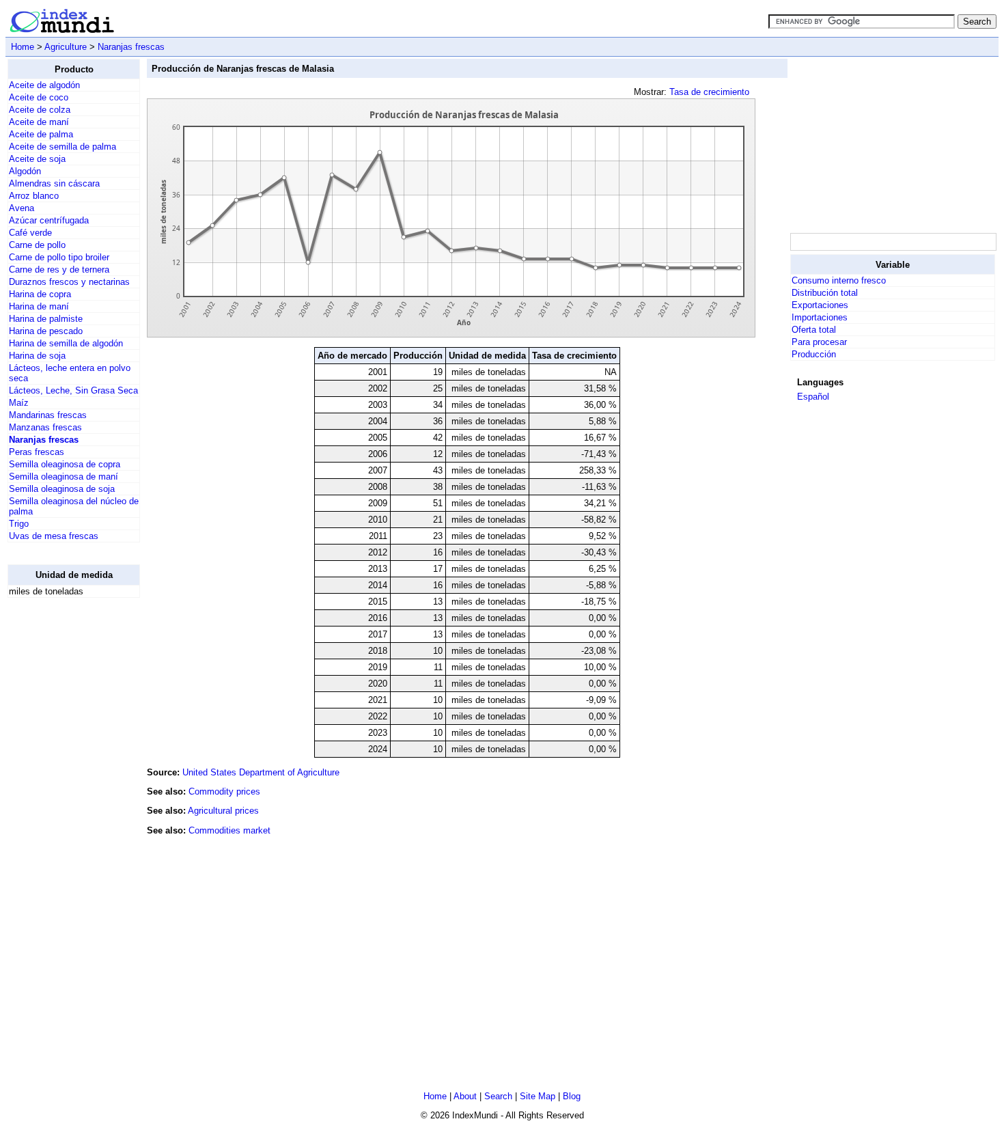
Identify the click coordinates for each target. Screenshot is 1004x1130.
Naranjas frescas (131, 47)
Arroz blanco (34, 196)
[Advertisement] (62, 814)
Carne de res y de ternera (59, 269)
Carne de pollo (37, 245)
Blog (572, 1096)
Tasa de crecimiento (709, 92)
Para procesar (819, 342)
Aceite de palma (41, 134)
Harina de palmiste (46, 319)
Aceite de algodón (44, 85)
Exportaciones (820, 305)
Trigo (19, 524)
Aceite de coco (38, 97)
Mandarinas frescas (48, 415)
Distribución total (825, 293)
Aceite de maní (39, 122)
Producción (814, 354)
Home (22, 47)
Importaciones (820, 317)
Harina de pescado (46, 331)
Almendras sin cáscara (54, 183)
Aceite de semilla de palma (62, 146)
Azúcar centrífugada (49, 220)
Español (813, 396)
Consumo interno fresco (839, 280)
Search (498, 1096)
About (465, 1096)
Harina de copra (40, 294)
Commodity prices (224, 791)
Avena (21, 208)
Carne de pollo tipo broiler (59, 257)
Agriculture (65, 47)
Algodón (25, 171)
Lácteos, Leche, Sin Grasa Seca (73, 390)
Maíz (19, 403)
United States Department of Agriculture (260, 772)
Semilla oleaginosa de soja (62, 489)
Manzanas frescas (45, 427)
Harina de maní (39, 306)
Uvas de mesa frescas (53, 536)
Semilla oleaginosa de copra (64, 464)
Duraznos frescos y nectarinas (69, 282)
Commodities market (229, 830)
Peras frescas (36, 452)
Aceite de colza (39, 110)
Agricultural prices (223, 810)
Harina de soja (37, 355)
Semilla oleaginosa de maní (63, 476)
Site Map (537, 1096)
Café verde (30, 233)
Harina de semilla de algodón (66, 343)
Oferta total (814, 330)
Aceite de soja (37, 159)
